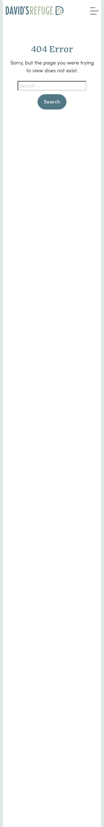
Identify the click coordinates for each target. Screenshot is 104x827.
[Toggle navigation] (93, 8)
